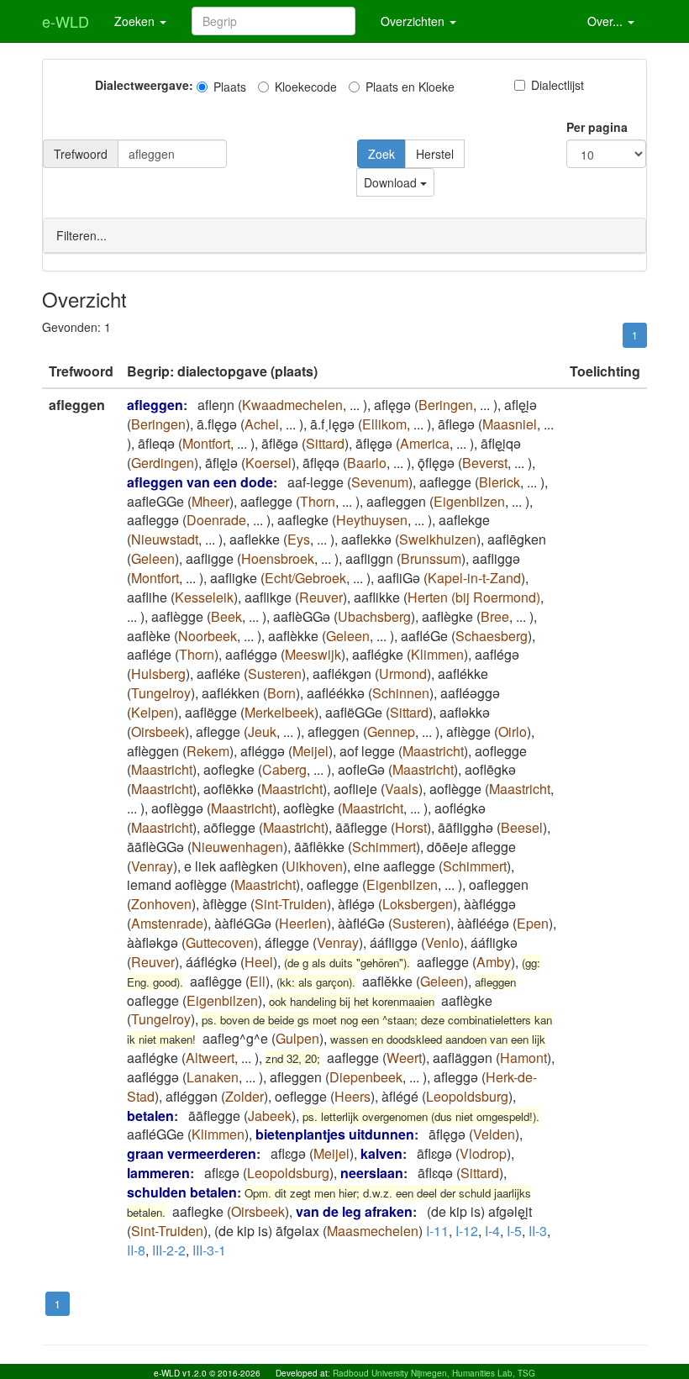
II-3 (538, 1230)
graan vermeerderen (191, 1153)
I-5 (514, 1230)
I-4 (492, 1230)
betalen (150, 1115)
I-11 (437, 1230)
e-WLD (65, 21)
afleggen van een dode (200, 482)
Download (392, 182)
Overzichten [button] (414, 21)
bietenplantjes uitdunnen (334, 1134)
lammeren (158, 1172)
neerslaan (371, 1172)
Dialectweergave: (144, 84)
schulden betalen (182, 1192)
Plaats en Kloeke (410, 86)
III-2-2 (169, 1250)
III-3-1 (209, 1250)
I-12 (466, 1230)
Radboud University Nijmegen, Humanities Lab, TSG (434, 1373)
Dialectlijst (557, 84)
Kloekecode (306, 86)
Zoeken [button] (136, 21)
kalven (381, 1153)
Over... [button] (606, 21)
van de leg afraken (354, 1211)
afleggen (155, 404)
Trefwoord (81, 153)
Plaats (229, 86)
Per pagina (597, 126)
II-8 (136, 1250)
